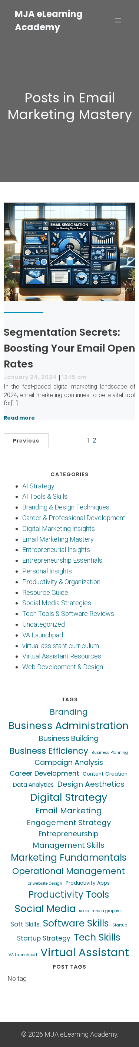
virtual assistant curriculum (60, 646)
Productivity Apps (88, 883)
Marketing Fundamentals (69, 857)
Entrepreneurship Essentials (62, 560)
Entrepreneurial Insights (56, 549)
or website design (45, 883)
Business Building (69, 738)
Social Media (45, 908)
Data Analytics (33, 785)
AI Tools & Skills (44, 496)
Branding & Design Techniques (65, 507)
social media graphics (101, 911)
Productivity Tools (69, 894)
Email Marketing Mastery (58, 539)
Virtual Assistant (84, 952)
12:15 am (74, 377)
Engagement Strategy (69, 822)
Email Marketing (68, 810)
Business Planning (110, 752)
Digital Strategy (68, 797)
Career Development (44, 773)
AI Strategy (38, 486)
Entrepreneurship (69, 834)
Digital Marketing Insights (58, 528)
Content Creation (105, 773)
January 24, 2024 (30, 377)
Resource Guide (45, 592)
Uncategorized (43, 624)
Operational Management (68, 871)
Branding (69, 712)
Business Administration (69, 725)
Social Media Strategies (56, 603)
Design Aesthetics (91, 784)
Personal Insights (47, 571)
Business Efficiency (48, 751)
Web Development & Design (62, 667)
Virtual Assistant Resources (61, 656)
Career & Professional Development (73, 518)
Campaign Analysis (68, 763)
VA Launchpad (42, 635)
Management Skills (69, 845)
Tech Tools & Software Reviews (68, 613)
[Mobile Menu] (118, 20)
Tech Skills (97, 937)
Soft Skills (25, 924)
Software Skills (76, 923)
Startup (119, 925)
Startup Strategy (43, 938)
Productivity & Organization (61, 582)
